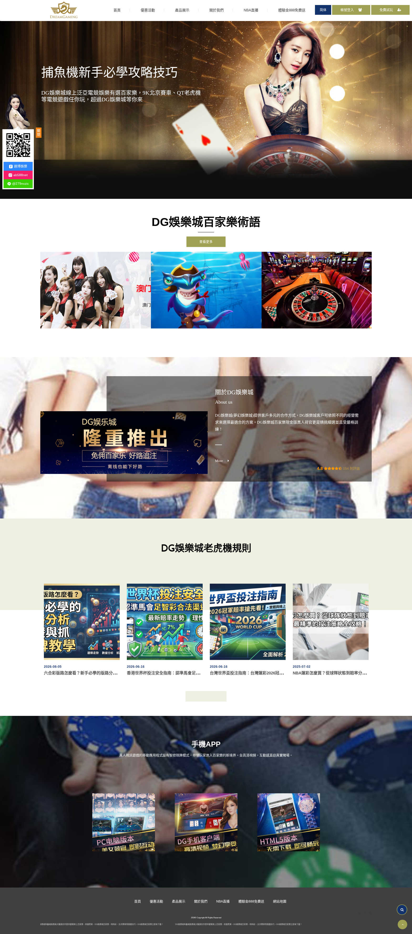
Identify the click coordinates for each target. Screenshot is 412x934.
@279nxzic (20, 183)
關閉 (38, 133)
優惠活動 (148, 10)
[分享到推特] (359, 913)
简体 (323, 10)
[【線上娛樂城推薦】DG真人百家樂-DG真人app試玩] (206, 290)
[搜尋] (402, 909)
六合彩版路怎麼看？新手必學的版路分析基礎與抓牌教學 (260, 665)
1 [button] (407, 26)
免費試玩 (387, 10)
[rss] (370, 913)
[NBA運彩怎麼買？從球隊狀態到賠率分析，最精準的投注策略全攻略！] (82, 614)
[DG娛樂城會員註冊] (64, 10)
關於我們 (216, 10)
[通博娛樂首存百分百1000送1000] (95, 290)
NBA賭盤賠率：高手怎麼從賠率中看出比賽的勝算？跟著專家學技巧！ (190, 665)
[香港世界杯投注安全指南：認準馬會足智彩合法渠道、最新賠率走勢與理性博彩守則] (331, 614)
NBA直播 (251, 10)
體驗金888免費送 (291, 10)
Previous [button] (36, 290)
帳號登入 (347, 10)
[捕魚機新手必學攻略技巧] (317, 290)
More (219, 461)
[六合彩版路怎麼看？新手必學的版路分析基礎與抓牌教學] (248, 614)
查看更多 (206, 242)
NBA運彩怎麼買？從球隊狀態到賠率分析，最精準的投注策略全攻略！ (107, 665)
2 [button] (407, 31)
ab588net (20, 175)
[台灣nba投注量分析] (288, 820)
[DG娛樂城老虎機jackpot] (206, 820)
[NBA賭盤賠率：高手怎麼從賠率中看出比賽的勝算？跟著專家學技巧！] (165, 614)
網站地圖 (279, 901)
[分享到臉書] (365, 913)
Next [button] (375, 290)
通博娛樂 (20, 166)
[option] (95, 290)
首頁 (117, 10)
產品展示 (182, 10)
